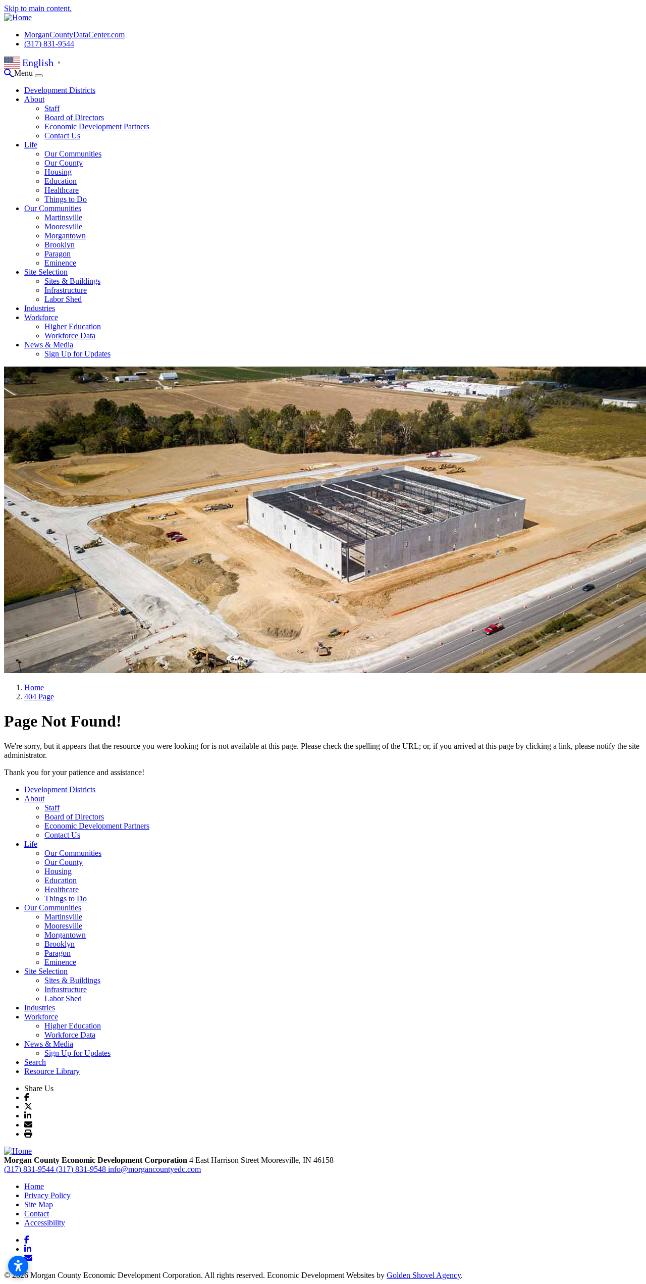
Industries (39, 308)
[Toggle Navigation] (39, 75)
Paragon (57, 253)
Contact (36, 1213)
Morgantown (65, 235)
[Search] (9, 73)
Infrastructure (65, 290)
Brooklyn (59, 244)
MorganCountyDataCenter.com (74, 34)
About (34, 99)
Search (35, 1062)
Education (60, 181)
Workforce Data (69, 335)
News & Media (48, 344)
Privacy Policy (47, 1195)
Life (30, 144)
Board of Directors (74, 117)
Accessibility (44, 1222)
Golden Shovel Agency (424, 1275)
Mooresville (63, 226)
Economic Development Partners (96, 126)
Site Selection (46, 272)
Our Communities (72, 153)
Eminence (60, 263)
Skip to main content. (38, 8)
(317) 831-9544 (49, 43)
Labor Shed (63, 299)
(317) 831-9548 (82, 1169)
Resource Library (52, 1071)
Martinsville (63, 217)
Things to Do (65, 199)
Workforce (41, 317)
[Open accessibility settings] (18, 1266)
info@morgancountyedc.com (154, 1169)
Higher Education (72, 326)
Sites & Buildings (72, 281)
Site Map (38, 1204)
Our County (63, 163)
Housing (58, 172)
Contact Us (62, 135)
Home (34, 1186)
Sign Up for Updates (77, 353)
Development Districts (59, 90)
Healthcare (61, 190)
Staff (52, 108)
